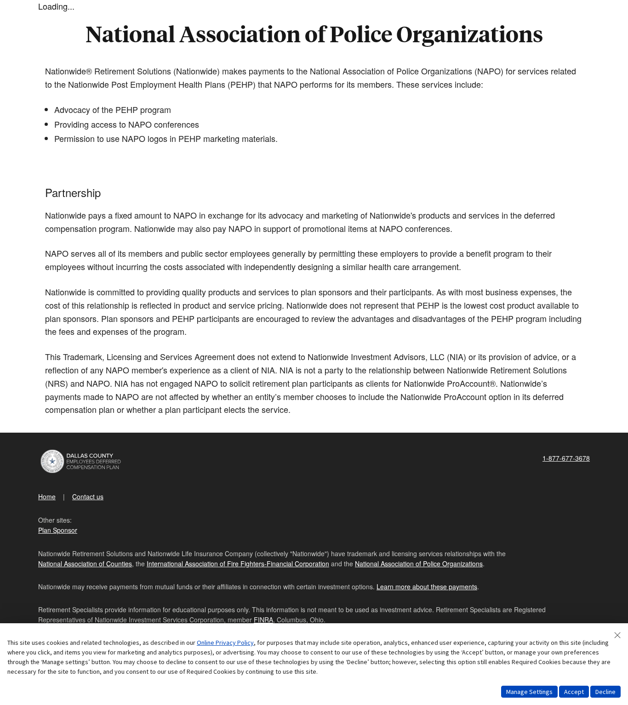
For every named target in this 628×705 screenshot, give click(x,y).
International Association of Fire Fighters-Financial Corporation (238, 563)
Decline (605, 692)
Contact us (87, 496)
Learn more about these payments (427, 586)
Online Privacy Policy (225, 642)
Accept (574, 692)
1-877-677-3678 (566, 457)
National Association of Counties (85, 563)
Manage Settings (529, 692)
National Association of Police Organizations (419, 563)
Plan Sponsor (57, 530)
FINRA (263, 619)
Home (47, 496)
